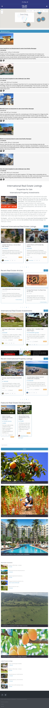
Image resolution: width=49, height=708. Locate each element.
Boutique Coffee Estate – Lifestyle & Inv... (12, 329)
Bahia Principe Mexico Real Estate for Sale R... (7, 417)
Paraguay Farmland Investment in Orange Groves (13, 482)
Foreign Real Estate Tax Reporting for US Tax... (11, 290)
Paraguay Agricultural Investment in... (15, 575)
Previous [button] (47, 226)
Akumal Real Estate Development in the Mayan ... (24, 417)
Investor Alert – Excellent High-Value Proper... (35, 329)
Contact (2, 704)
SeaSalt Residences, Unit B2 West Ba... (15, 674)
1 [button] (20, 267)
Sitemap (2, 706)
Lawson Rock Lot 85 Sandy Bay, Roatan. (10, 245)
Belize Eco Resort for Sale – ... (14, 586)
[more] (3, 255)
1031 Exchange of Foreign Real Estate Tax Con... (35, 289)
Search (24, 449)
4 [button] (26, 267)
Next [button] (45, 226)
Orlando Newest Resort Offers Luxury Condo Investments (15, 554)
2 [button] (22, 267)
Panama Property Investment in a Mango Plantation (14, 656)
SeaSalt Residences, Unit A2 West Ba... (15, 679)
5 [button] (28, 267)
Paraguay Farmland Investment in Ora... (16, 581)
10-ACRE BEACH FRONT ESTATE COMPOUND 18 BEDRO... (10, 377)
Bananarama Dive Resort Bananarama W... (16, 570)
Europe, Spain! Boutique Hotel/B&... (15, 663)
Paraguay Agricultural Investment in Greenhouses (14, 516)
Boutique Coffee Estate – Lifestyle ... (15, 565)
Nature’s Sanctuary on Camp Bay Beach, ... (36, 377)
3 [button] (24, 267)
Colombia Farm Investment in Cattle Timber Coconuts (14, 625)
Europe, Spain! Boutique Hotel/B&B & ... (36, 246)
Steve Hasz (6, 260)
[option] (12, 247)
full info (20, 257)
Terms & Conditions (4, 701)
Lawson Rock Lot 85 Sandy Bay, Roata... (16, 685)
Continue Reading (19, 302)
